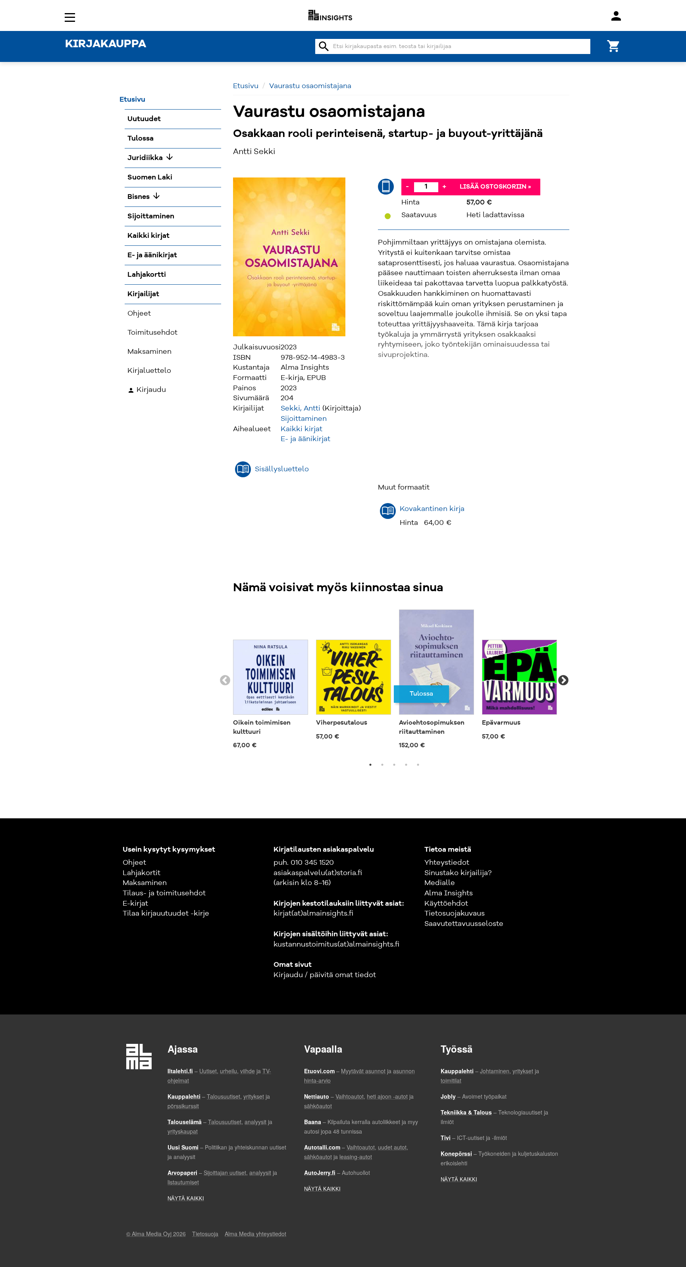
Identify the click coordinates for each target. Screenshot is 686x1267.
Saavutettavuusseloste (463, 924)
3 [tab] (394, 765)
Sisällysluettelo (282, 469)
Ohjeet (134, 862)
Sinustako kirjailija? (457, 873)
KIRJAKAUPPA (105, 44)
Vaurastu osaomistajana (310, 86)
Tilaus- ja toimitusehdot (164, 893)
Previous (225, 681)
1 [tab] (370, 765)
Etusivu (245, 86)
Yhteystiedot (446, 862)
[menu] (71, 17)
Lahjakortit (141, 873)
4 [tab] (406, 765)
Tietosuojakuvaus (454, 913)
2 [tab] (382, 765)
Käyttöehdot (446, 903)
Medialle (439, 883)
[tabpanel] (270, 681)
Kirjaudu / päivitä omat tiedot (325, 975)
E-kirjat (135, 903)
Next (563, 681)
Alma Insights (448, 893)
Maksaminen (145, 883)
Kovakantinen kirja (432, 509)
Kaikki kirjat (301, 429)
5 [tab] (418, 765)
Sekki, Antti (300, 408)
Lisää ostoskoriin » (495, 187)
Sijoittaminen (304, 418)
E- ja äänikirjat (305, 439)
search (324, 46)
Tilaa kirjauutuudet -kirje (166, 913)
